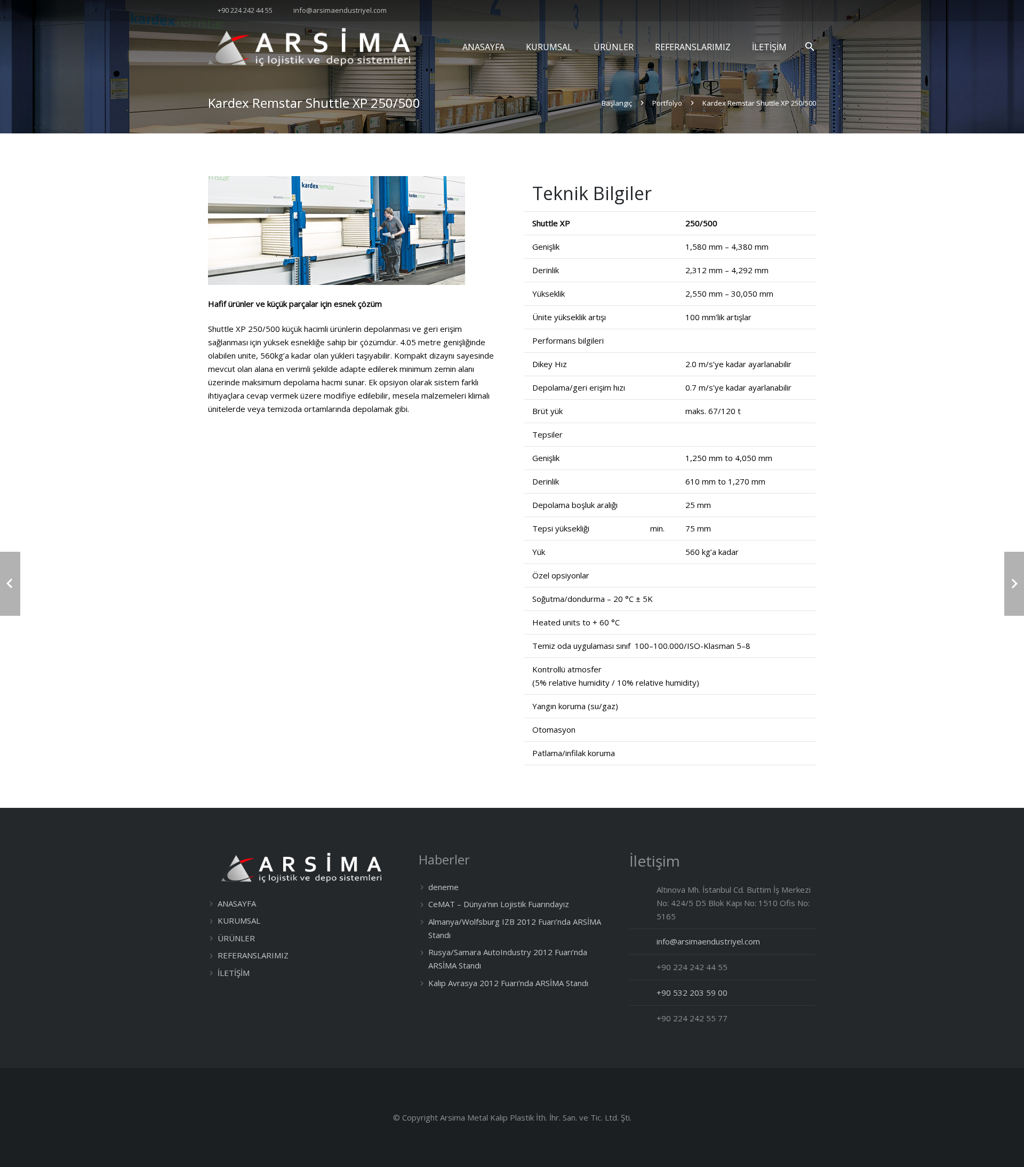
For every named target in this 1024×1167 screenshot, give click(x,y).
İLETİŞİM (234, 972)
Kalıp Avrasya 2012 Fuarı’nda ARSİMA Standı (508, 983)
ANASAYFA (237, 903)
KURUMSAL (239, 920)
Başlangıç (617, 103)
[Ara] (809, 47)
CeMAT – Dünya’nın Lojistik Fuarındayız (498, 904)
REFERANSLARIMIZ (253, 955)
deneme (443, 887)
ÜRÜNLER (236, 938)
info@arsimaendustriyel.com (340, 10)
